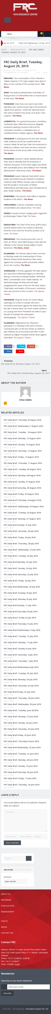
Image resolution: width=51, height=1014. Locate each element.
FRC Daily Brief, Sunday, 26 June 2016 (20, 723)
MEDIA (4, 927)
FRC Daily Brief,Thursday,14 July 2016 (21, 624)
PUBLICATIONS (7, 906)
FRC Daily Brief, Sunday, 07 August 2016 (22, 481)
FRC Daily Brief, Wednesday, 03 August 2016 (24, 506)
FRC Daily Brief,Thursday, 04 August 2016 (22, 500)
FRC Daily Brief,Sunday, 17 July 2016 (20, 605)
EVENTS (4, 921)
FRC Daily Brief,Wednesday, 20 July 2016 (22, 587)
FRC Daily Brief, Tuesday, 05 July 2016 (21, 673)
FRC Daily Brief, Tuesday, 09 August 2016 (22, 469)
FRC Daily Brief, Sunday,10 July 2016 (20, 648)
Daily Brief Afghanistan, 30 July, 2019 (23, 43)
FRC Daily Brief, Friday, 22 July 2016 (20, 580)
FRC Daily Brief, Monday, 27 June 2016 (21, 716)
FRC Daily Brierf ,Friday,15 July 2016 (20, 617)
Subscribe (7, 993)
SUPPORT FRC (7, 933)
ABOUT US (5, 894)
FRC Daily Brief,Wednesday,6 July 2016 (21, 667)
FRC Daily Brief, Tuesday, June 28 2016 (21, 710)
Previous (8, 360)
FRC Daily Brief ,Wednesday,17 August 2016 (23, 426)
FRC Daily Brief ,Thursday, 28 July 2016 (21, 543)
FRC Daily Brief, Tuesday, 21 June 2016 (21, 753)
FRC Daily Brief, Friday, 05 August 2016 (21, 494)
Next (44, 370)
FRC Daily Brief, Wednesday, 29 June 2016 (22, 704)
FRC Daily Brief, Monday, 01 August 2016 (22, 519)
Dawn (26, 248)
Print (38, 72)
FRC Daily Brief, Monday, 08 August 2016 (22, 475)
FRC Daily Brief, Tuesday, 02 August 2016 (22, 512)
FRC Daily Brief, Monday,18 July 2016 (20, 599)
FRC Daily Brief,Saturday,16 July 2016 (20, 611)
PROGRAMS (6, 900)
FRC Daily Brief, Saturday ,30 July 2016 (21, 531)
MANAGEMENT (7, 911)
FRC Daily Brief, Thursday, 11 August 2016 (23, 463)
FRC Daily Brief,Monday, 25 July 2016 (20, 562)
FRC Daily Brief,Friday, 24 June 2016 (20, 735)
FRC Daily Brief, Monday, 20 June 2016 (21, 760)
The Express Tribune (26, 317)
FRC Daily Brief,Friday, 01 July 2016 (19, 692)
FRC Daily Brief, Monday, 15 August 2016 (22, 438)
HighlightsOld (11, 72)
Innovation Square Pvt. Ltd (37, 1009)
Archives (7, 877)
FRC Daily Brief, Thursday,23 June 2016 (21, 741)
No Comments (22, 72)
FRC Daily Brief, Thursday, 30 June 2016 (21, 698)
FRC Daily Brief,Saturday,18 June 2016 (21, 772)
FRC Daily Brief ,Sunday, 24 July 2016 (20, 568)
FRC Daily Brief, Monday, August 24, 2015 (20, 363)
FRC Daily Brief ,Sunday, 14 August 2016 (22, 444)
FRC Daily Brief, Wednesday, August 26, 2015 (28, 373)
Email (45, 72)
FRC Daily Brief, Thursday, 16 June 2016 (21, 784)
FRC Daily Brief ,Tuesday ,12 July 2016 (21, 636)
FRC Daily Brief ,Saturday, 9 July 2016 (20, 654)
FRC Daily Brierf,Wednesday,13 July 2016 (22, 630)
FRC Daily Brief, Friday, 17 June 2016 (20, 778)
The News (19, 98)
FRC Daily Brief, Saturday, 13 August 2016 (23, 451)
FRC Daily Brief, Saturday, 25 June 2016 (21, 729)
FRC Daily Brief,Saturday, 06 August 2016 (22, 488)
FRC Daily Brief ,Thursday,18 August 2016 (22, 420)
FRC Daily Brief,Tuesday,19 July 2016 (20, 593)
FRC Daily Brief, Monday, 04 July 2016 (20, 679)
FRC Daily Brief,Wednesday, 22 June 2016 (22, 747)
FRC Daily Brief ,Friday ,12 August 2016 (21, 457)
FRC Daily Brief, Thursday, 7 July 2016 (21, 661)
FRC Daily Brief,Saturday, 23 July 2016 (21, 574)
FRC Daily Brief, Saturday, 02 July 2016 (21, 685)
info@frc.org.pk (13, 964)
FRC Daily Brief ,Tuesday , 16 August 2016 (22, 432)
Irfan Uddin (16, 70)
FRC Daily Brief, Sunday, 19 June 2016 (20, 766)
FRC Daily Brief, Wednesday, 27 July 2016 (22, 549)
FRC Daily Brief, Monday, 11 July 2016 (20, 642)
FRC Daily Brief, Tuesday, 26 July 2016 (21, 556)
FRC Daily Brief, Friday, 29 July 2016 (20, 537)
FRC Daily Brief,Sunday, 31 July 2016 (20, 525)
